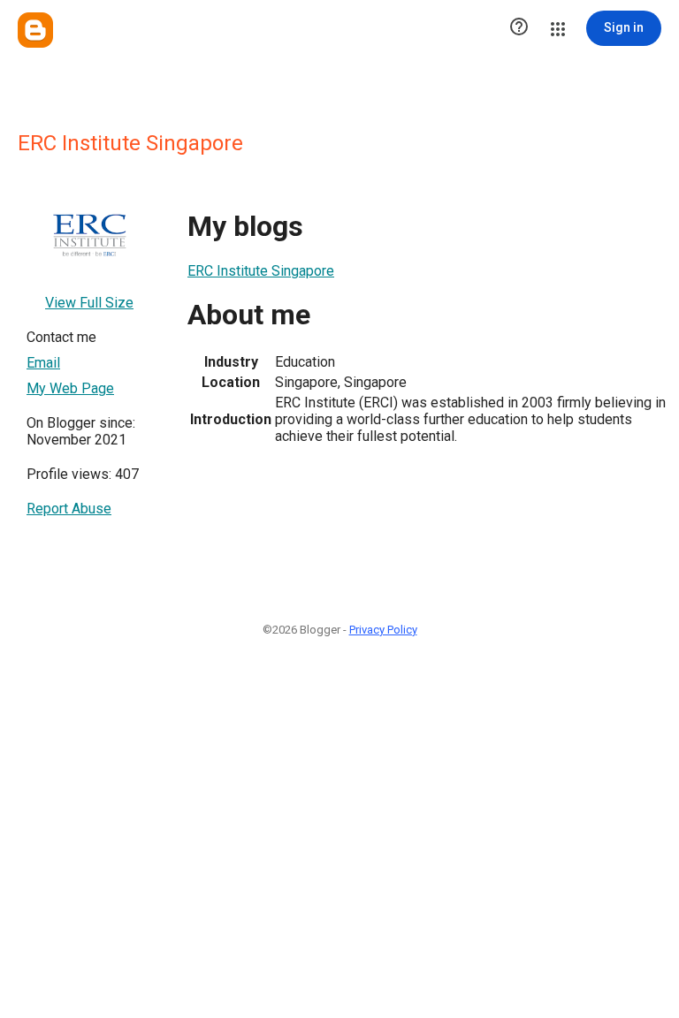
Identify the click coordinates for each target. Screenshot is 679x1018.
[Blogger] (35, 30)
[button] (519, 28)
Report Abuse (69, 508)
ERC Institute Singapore (260, 270)
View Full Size (89, 302)
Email (43, 362)
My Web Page (70, 388)
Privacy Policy (383, 629)
